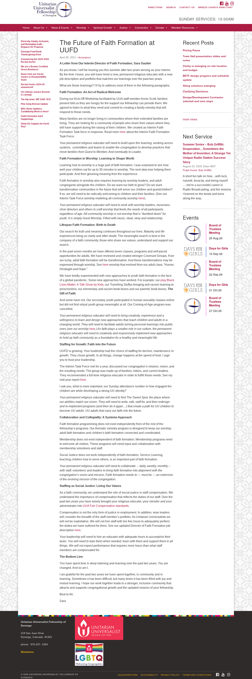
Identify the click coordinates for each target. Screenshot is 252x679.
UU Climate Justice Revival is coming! (35, 93)
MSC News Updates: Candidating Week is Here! (35, 110)
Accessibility (149, 675)
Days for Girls (218, 248)
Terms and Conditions (196, 675)
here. (83, 379)
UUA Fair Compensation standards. (106, 505)
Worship (81, 27)
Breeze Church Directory (215, 7)
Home (26, 27)
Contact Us (187, 7)
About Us (38, 27)
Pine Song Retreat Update (34, 104)
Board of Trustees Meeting (215, 229)
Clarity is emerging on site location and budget (205, 68)
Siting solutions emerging (199, 85)
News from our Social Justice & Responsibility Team (33, 77)
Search (171, 7)
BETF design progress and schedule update (206, 77)
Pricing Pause (191, 50)
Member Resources (182, 27)
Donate (160, 27)
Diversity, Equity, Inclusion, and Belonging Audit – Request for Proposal (35, 44)
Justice (123, 27)
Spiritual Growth (102, 27)
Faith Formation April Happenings (32, 117)
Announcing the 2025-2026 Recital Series (35, 60)
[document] (126, 321)
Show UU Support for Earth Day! (35, 125)
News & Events (60, 27)
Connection (141, 27)
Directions (155, 7)
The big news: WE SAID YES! (36, 99)
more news (190, 119)
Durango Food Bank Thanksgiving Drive (31, 53)
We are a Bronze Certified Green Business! (34, 68)
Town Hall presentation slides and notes (204, 58)
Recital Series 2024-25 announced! (33, 85)
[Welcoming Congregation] (89, 652)
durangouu (84, 57)
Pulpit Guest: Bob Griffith (197, 170)
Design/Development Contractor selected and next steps (203, 99)
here (123, 131)
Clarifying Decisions (195, 91)
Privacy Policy (170, 675)
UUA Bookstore (128, 675)
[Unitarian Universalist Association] (99, 628)
